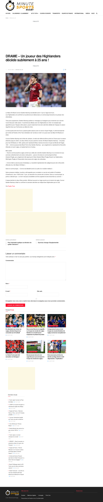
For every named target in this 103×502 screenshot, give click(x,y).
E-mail (8, 291)
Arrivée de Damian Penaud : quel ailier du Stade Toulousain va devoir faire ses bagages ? (16, 457)
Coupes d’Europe (45, 13)
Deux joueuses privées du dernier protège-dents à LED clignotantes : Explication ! (55, 356)
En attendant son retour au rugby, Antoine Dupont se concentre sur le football (13, 331)
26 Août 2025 (9, 335)
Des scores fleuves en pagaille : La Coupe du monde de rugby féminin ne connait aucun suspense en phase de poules (36, 331)
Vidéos (88, 13)
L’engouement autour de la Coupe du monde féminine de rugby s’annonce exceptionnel (56, 331)
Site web (39, 291)
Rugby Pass (11, 186)
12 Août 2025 (51, 361)
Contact (23, 495)
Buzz (93, 13)
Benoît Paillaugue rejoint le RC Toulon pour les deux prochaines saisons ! (16, 466)
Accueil (8, 13)
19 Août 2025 (30, 361)
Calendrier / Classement (20, 13)
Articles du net (13, 18)
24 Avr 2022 (12, 476)
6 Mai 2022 (16, 468)
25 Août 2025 (30, 337)
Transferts (56, 13)
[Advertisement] (36, 39)
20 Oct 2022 (16, 425)
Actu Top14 (34, 13)
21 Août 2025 (51, 335)
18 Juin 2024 (11, 69)
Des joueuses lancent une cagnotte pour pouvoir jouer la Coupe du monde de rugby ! (35, 356)
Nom (8, 283)
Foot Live (48, 495)
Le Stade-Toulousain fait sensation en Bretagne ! (13, 356)
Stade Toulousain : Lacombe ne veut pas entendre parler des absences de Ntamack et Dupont (16, 472)
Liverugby (40, 495)
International (79, 13)
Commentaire (10, 260)
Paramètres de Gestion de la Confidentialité (32, 498)
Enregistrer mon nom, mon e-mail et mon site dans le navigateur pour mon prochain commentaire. (35, 301)
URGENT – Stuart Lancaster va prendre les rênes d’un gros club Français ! (16, 443)
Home (7, 18)
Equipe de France (67, 13)
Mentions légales (32, 495)
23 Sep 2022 (17, 445)
